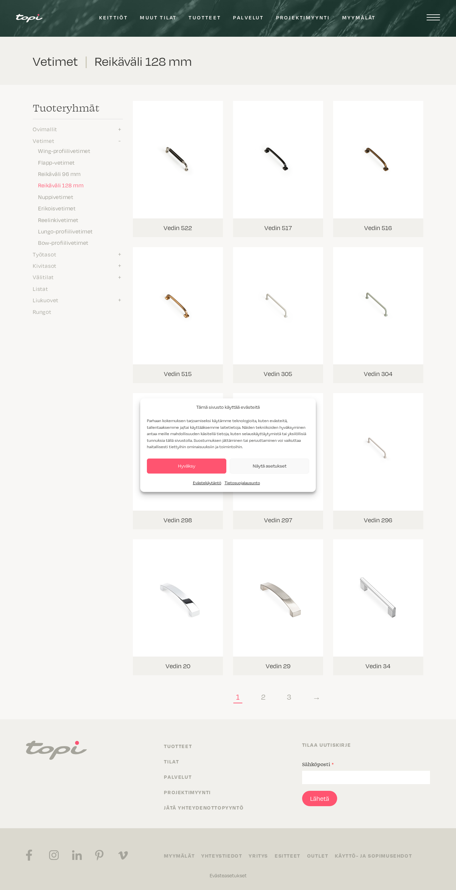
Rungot (42, 311)
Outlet (317, 856)
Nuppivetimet (55, 196)
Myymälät (359, 17)
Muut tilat (158, 17)
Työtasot (44, 254)
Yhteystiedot (221, 856)
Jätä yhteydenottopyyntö (204, 808)
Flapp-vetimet (56, 162)
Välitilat (43, 277)
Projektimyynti (303, 17)
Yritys (258, 856)
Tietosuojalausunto (242, 482)
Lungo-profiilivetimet (65, 231)
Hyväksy (186, 466)
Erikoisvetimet (56, 208)
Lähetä (319, 798)
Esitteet (287, 856)
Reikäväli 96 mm (59, 173)
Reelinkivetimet (58, 219)
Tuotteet (205, 17)
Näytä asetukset (269, 466)
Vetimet (43, 140)
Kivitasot (44, 265)
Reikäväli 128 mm (60, 185)
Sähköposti (318, 764)
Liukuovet (45, 300)
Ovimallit (45, 129)
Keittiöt (113, 17)
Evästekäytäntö (207, 482)
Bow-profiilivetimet (63, 242)
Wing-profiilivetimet (64, 150)
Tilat (171, 761)
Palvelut (248, 17)
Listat (40, 288)
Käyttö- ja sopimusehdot (373, 856)
